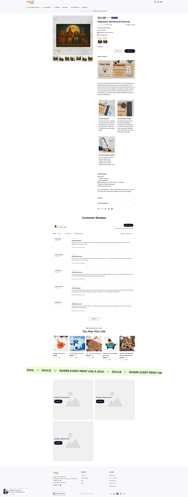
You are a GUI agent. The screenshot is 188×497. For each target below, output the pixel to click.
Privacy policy (112, 475)
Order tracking (84, 478)
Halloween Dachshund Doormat (78, 247)
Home (82, 11)
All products (88, 11)
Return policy (112, 483)
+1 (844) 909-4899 (57, 480)
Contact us (83, 475)
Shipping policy (112, 480)
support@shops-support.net (59, 482)
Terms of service (113, 478)
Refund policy (112, 486)
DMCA (82, 483)
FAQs (82, 480)
